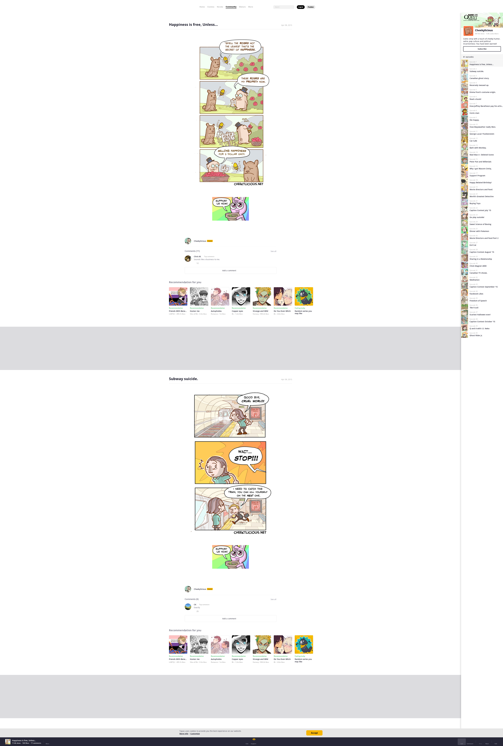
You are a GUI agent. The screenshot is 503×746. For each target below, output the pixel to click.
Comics (210, 7)
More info (183, 733)
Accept (314, 732)
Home (202, 7)
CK (195, 604)
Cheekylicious (200, 241)
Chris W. (197, 256)
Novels (220, 7)
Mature (242, 7)
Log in (300, 7)
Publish (311, 7)
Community (231, 7)
